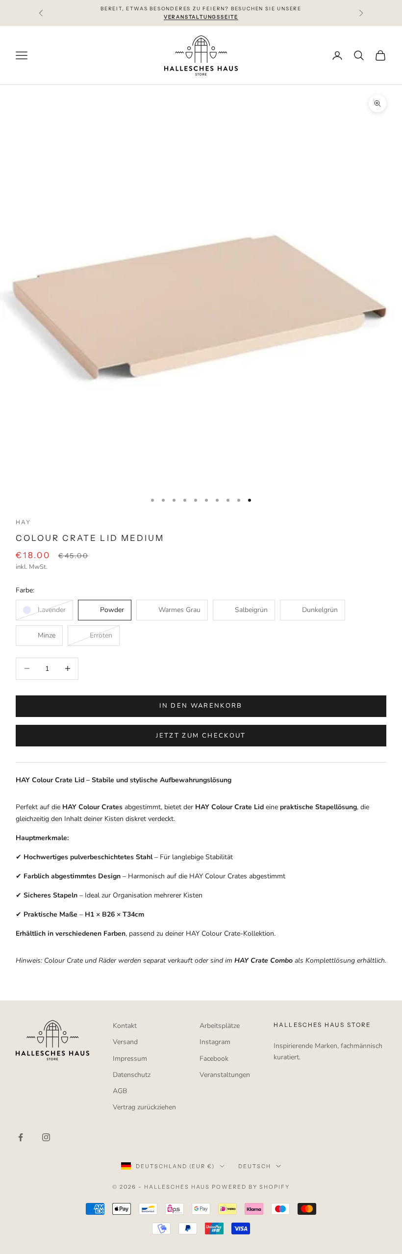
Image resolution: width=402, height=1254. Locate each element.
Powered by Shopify (251, 1186)
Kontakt (125, 1025)
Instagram (215, 1042)
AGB (120, 1091)
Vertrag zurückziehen (144, 1107)
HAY (23, 522)
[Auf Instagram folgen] (46, 1137)
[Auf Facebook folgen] (20, 1137)
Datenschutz (132, 1074)
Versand (125, 1042)
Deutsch (254, 1166)
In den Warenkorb (200, 705)
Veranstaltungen (225, 1074)
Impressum (130, 1058)
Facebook (214, 1058)
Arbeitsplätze (220, 1025)
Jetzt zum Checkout (201, 735)
